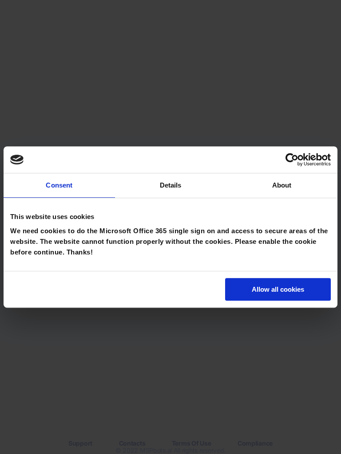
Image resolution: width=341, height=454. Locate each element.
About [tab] (282, 185)
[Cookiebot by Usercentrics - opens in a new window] (292, 159)
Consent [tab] (59, 185)
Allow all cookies (278, 289)
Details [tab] (171, 185)
